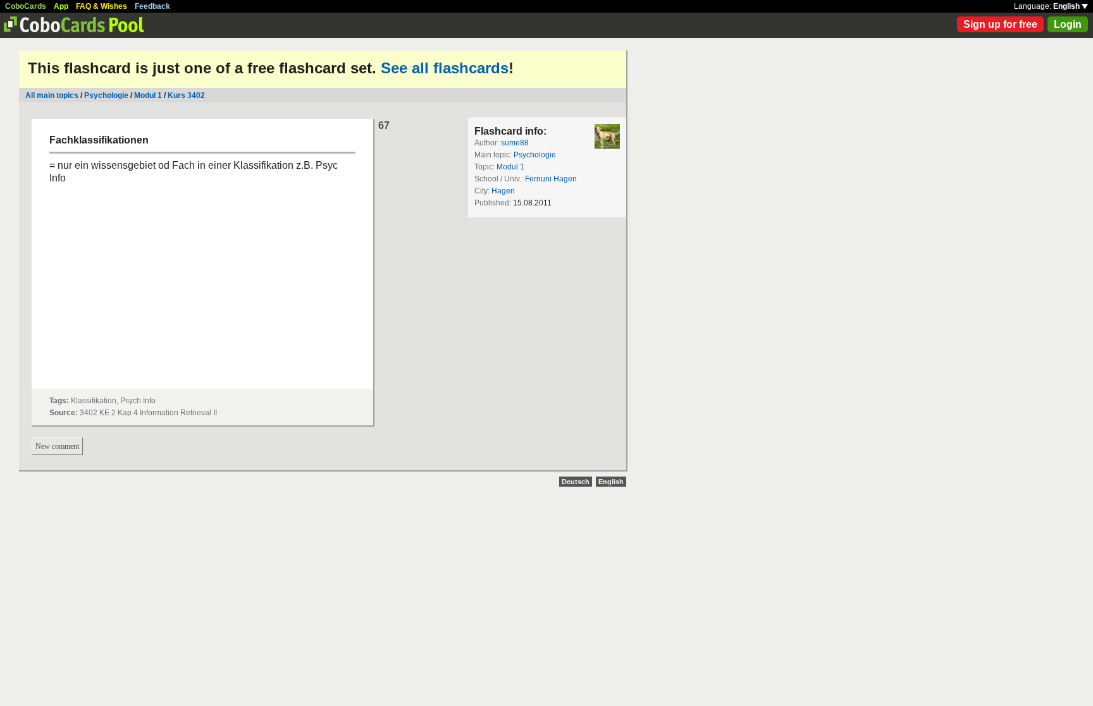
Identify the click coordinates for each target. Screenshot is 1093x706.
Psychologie (106, 95)
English (1067, 6)
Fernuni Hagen (551, 178)
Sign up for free (1000, 24)
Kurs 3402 (186, 95)
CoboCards (25, 6)
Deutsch (576, 481)
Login (1068, 24)
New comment (57, 446)
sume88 (515, 142)
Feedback (152, 6)
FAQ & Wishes (101, 6)
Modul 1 (148, 95)
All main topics (51, 95)
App (61, 6)
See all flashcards (445, 67)
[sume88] (607, 136)
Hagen (503, 190)
